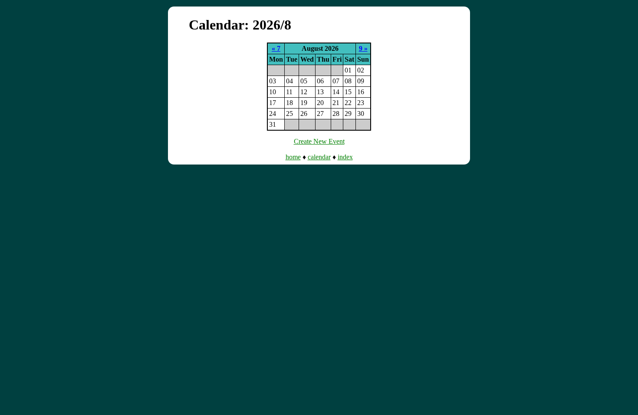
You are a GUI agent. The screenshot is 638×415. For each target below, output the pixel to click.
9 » (363, 48)
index (345, 157)
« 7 (276, 48)
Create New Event (319, 141)
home (293, 157)
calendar (319, 157)
